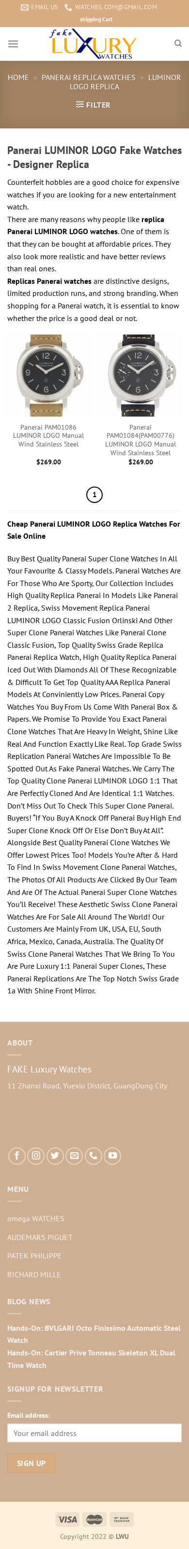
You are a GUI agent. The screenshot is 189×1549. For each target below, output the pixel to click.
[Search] (178, 43)
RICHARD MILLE (34, 1274)
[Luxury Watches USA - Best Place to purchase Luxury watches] (95, 44)
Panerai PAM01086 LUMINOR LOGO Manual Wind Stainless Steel (48, 435)
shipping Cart (96, 19)
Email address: (28, 1415)
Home (18, 77)
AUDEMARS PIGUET (40, 1237)
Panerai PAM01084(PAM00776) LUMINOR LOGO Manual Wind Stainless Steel (140, 440)
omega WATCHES (35, 1218)
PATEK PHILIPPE (34, 1255)
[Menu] (13, 44)
